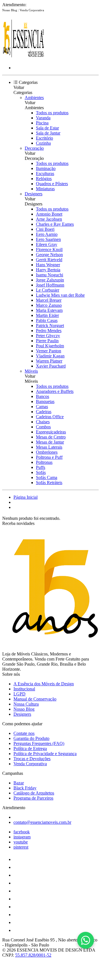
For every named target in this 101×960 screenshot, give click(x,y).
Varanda (43, 117)
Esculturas (45, 173)
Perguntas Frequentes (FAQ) (38, 743)
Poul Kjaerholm (50, 345)
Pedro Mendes (48, 330)
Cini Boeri (45, 229)
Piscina (42, 122)
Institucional (24, 688)
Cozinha (43, 143)
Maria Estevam (49, 310)
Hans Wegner (48, 264)
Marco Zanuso (49, 305)
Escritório (44, 138)
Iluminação (46, 168)
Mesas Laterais (49, 447)
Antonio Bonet (49, 214)
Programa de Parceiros (33, 798)
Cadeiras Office (50, 416)
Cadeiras (43, 411)
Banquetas (45, 401)
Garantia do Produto (31, 738)
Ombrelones (47, 452)
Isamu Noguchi (49, 274)
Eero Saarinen (48, 239)
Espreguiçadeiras (51, 431)
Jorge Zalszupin (50, 280)
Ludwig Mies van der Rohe (60, 295)
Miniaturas (45, 188)
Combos (43, 426)
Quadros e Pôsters (52, 183)
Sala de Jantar (48, 133)
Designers (33, 193)
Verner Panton (48, 350)
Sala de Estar (47, 128)
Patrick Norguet (50, 325)
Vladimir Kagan (50, 355)
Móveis (31, 371)
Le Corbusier (47, 290)
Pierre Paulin (47, 340)
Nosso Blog (10, 10)
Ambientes (34, 97)
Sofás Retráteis (49, 482)
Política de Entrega (30, 748)
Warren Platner (49, 361)
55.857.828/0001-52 (33, 955)
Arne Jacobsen (49, 219)
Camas (42, 406)
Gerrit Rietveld (49, 259)
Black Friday (24, 788)
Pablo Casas (47, 320)
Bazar (18, 782)
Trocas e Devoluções (31, 758)
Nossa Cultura (26, 704)
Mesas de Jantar (50, 442)
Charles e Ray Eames (55, 224)
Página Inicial (25, 497)
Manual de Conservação (34, 699)
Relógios (44, 178)
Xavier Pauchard (51, 366)
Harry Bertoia (48, 269)
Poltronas (44, 462)
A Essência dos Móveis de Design (43, 683)
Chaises (43, 421)
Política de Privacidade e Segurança (45, 753)
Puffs (40, 467)
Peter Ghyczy (48, 335)
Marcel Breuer (48, 300)
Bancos (42, 396)
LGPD (19, 694)
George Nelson (49, 254)
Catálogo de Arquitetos (33, 793)
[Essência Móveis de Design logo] (23, 58)
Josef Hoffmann (50, 285)
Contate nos (24, 733)
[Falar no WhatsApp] (85, 940)
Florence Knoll (49, 249)
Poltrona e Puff (49, 457)
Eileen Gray (46, 244)
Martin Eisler (47, 315)
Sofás (41, 472)
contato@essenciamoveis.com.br (42, 822)
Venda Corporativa (32, 10)
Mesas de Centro (51, 437)
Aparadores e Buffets (55, 391)
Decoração (34, 148)
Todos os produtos (52, 112)
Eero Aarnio (47, 234)
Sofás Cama (46, 477)
